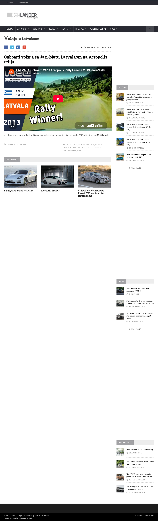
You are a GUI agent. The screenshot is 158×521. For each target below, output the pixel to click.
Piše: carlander (89, 47)
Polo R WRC (88, 147)
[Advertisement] (95, 15)
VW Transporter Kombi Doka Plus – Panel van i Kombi (140, 487)
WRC (79, 150)
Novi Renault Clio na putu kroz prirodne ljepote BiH (139, 155)
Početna (9, 28)
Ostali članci (135, 168)
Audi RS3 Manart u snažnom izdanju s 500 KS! (138, 289)
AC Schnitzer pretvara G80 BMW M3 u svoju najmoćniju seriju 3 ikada (140, 316)
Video (23, 144)
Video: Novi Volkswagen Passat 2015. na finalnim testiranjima (91, 193)
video (98, 147)
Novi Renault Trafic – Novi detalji (140, 449)
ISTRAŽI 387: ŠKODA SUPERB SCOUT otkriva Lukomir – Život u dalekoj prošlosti (140, 112)
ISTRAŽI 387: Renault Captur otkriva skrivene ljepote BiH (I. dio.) (138, 142)
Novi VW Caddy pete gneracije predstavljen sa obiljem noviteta (139, 475)
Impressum (23, 2)
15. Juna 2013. (105, 47)
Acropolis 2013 (86, 144)
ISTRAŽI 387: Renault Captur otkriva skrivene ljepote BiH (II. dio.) (139, 127)
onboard (76, 147)
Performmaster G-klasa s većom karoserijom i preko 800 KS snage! (140, 302)
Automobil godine (98, 28)
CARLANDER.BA (26, 518)
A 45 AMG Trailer (50, 190)
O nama (10, 2)
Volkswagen (69, 150)
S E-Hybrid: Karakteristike (18, 190)
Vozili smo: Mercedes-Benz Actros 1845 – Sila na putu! (140, 462)
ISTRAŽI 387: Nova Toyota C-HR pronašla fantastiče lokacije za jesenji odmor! (139, 97)
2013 (75, 144)
